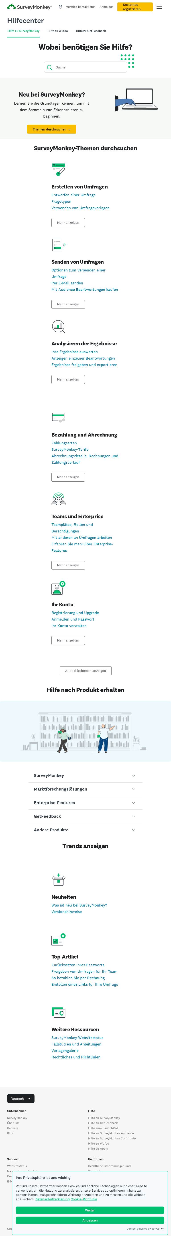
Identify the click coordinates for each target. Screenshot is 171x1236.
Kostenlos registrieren (132, 6)
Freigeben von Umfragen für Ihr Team (84, 971)
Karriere (12, 1128)
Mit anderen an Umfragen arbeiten (81, 537)
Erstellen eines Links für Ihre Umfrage (84, 984)
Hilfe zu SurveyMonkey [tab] (23, 31)
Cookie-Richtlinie (84, 1199)
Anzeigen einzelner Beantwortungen (83, 358)
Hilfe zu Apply (98, 1149)
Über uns (13, 1123)
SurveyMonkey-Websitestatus (77, 1037)
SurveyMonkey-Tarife (69, 449)
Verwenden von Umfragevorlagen (80, 207)
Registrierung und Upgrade (75, 612)
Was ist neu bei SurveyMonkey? (79, 905)
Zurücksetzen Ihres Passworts (77, 964)
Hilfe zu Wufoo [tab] (57, 31)
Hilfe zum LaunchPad (103, 1128)
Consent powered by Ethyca (143, 1228)
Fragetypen (61, 201)
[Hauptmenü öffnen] (159, 6)
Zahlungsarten (64, 442)
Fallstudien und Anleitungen (76, 1044)
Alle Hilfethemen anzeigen (85, 671)
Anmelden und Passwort (72, 619)
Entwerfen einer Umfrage (73, 194)
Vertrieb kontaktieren (81, 7)
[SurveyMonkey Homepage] (29, 7)
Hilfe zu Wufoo (98, 1143)
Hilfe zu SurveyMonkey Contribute (112, 1138)
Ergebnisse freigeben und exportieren (84, 364)
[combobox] (21, 1098)
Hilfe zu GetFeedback (103, 1123)
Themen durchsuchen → (52, 129)
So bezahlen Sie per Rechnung (78, 977)
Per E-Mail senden (67, 283)
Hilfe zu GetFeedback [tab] (91, 31)
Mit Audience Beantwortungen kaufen (84, 289)
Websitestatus (17, 1166)
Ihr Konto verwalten (69, 625)
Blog (10, 1133)
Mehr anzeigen (68, 222)
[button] (85, 775)
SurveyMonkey (17, 1118)
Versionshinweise (66, 911)
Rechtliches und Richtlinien (75, 1057)
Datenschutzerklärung (52, 1199)
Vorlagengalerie (65, 1050)
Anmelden (107, 7)
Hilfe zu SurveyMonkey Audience (111, 1133)
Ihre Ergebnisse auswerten (74, 351)
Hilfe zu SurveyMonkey (104, 1118)
